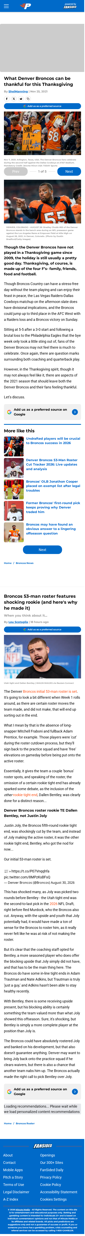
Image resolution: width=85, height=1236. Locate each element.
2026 (54, 904)
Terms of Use (13, 1185)
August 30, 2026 (63, 882)
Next (69, 171)
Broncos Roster (25, 1123)
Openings (47, 1155)
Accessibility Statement (58, 1192)
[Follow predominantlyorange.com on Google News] (75, 412)
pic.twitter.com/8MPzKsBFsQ (27, 877)
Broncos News (24, 563)
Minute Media (23, 1209)
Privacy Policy (51, 1177)
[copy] (28, 99)
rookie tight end (25, 795)
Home (8, 563)
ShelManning (18, 91)
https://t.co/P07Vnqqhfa (30, 871)
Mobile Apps (13, 1170)
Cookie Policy (50, 1185)
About (8, 1155)
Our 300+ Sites (51, 1162)
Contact (9, 1162)
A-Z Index (10, 1199)
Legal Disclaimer (16, 1192)
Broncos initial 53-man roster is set (50, 691)
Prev (15, 171)
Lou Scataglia (18, 622)
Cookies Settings (53, 1199)
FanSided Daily (51, 1170)
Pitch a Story (13, 1177)
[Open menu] (6, 6)
